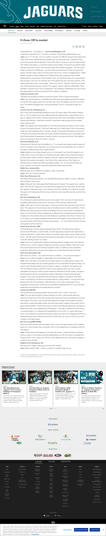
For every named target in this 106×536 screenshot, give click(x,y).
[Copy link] (83, 46)
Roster (7, 469)
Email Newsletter (97, 489)
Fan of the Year (65, 492)
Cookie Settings (67, 529)
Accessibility (37, 484)
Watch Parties (22, 487)
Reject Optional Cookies (81, 529)
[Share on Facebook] (73, 47)
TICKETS (51, 466)
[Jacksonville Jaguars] (53, 523)
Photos (80, 472)
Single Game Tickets (51, 475)
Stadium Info (22, 472)
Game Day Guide (22, 469)
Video (80, 474)
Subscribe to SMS (97, 487)
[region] (53, 530)
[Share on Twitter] (76, 47)
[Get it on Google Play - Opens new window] (58, 516)
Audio (80, 477)
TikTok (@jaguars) (97, 484)
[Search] (82, 26)
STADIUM (37, 466)
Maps (22, 477)
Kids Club (65, 503)
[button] (51, 408)
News (80, 469)
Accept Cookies (95, 529)
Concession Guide (22, 484)
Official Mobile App (97, 469)
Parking (22, 474)
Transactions (7, 472)
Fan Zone (65, 473)
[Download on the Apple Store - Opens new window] (47, 515)
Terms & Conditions (97, 502)
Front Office (7, 487)
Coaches (7, 481)
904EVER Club (65, 506)
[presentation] (103, 409)
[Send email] (80, 47)
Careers (97, 492)
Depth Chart (7, 478)
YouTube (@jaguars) (97, 472)
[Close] (103, 530)
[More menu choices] (67, 26)
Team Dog (7, 498)
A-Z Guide (37, 481)
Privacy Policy (97, 499)
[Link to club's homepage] (5, 26)
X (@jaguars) (97, 477)
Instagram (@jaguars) (97, 474)
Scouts (7, 484)
